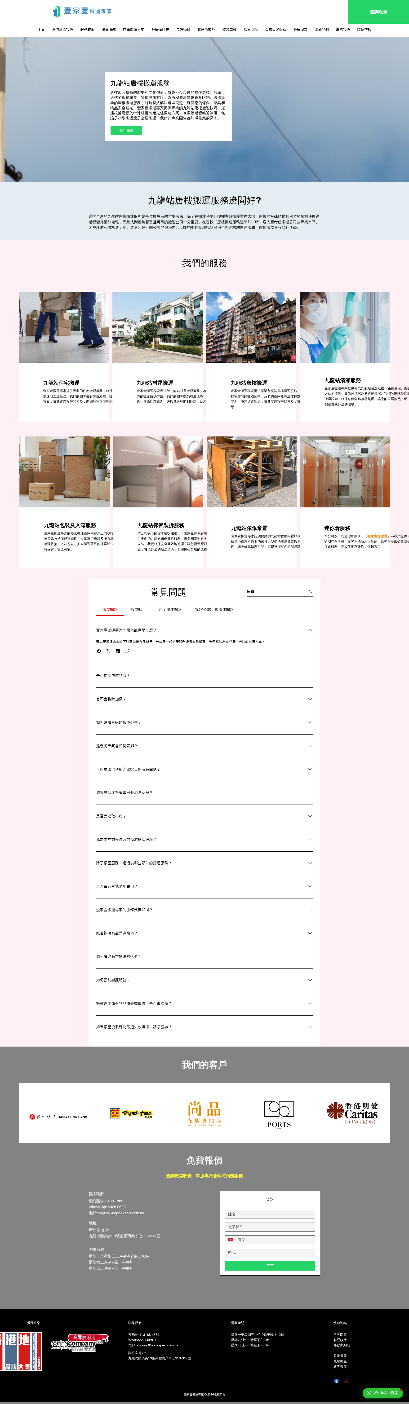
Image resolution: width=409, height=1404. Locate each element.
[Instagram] (346, 1381)
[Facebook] (336, 1381)
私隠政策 (340, 1340)
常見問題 (340, 1335)
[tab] (110, 609)
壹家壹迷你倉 (377, 536)
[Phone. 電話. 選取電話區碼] (232, 1240)
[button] (108, 30)
